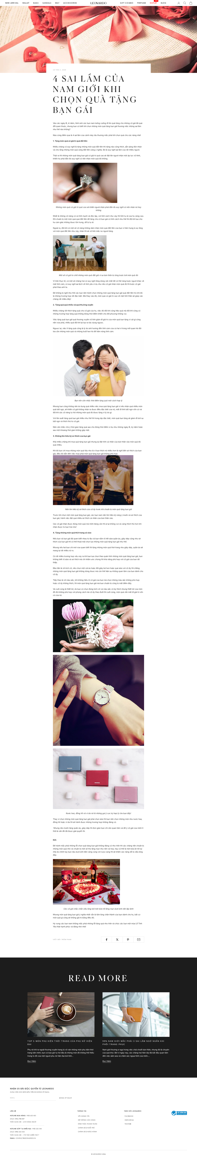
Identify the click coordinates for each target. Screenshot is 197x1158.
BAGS (36, 3)
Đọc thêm (31, 1061)
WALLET (25, 3)
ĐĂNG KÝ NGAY (65, 1098)
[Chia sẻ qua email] (138, 940)
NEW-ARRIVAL (11, 3)
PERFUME (141, 3)
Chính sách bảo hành (87, 1132)
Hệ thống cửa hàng (87, 1120)
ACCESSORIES (70, 3)
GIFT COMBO (126, 3)
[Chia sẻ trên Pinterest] (128, 940)
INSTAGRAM (129, 1120)
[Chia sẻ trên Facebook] (106, 940)
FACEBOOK (129, 1116)
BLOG (163, 3)
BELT (57, 3)
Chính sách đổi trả (86, 1128)
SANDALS (46, 3)
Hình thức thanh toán (87, 1124)
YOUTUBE (128, 1124)
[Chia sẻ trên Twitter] (117, 940)
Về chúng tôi (84, 1116)
